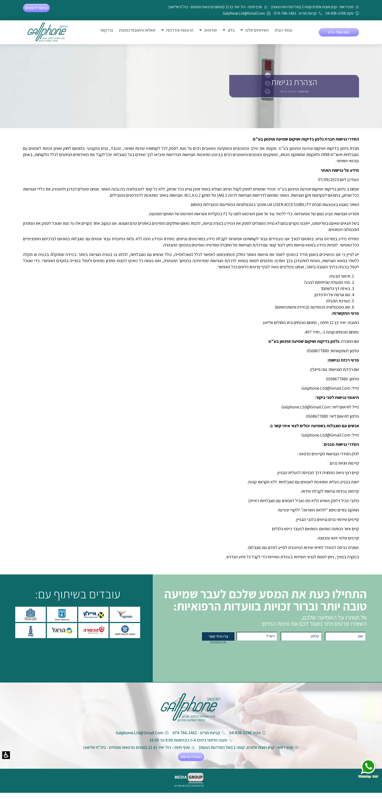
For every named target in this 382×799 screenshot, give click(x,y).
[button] (6, 755)
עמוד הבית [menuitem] (283, 30)
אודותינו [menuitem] (210, 30)
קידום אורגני (197, 786)
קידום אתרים (181, 786)
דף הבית (304, 91)
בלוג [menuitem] (231, 30)
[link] (48, 32)
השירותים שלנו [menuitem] (257, 30)
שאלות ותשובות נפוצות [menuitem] (137, 30)
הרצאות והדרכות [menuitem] (179, 30)
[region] (294, 92)
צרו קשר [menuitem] (106, 30)
